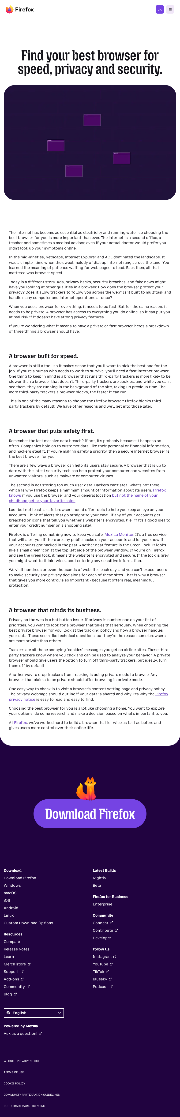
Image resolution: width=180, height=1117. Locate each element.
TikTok (98, 971)
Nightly (99, 878)
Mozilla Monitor (119, 534)
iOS (7, 900)
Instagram (102, 956)
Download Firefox (90, 814)
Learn (9, 956)
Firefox (20, 722)
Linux (9, 915)
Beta (97, 885)
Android (11, 908)
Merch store (15, 964)
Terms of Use (14, 1072)
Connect (100, 923)
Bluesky (100, 979)
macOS (10, 893)
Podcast (100, 986)
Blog (8, 994)
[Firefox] (20, 9)
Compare (12, 941)
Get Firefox (160, 9)
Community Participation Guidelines (32, 1094)
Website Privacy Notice (22, 1061)
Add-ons (11, 979)
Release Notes (17, 949)
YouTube (100, 964)
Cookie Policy (14, 1083)
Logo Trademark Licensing (24, 1106)
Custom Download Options (28, 923)
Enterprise (102, 904)
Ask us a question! (20, 1033)
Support (11, 971)
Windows (12, 885)
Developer (102, 938)
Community (14, 986)
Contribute (103, 930)
